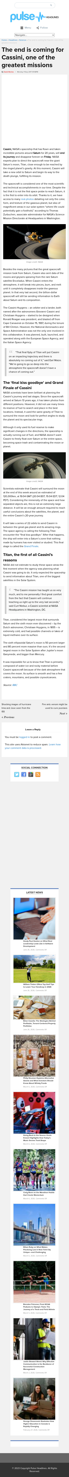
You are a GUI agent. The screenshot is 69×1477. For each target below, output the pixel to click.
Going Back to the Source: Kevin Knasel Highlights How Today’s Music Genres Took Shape (37, 1138)
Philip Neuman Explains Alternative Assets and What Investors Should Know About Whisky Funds (38, 1080)
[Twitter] (16, 774)
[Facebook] (23, 774)
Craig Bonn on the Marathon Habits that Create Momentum (38, 1193)
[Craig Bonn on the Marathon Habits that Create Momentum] (34, 1170)
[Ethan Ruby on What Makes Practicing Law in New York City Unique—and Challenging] (34, 1224)
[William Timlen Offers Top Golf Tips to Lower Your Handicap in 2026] (34, 969)
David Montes (9, 72)
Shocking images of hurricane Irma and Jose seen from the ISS (16, 708)
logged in (24, 737)
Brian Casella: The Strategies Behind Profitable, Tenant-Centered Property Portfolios (39, 1023)
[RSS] (37, 774)
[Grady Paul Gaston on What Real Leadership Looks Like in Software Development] (34, 918)
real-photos (27, 199)
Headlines (13, 40)
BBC (14, 685)
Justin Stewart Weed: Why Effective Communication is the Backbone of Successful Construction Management (38, 1365)
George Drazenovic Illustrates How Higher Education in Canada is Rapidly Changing (38, 1424)
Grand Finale (31, 546)
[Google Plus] (30, 774)
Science (22, 40)
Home (4, 40)
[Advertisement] (34, 110)
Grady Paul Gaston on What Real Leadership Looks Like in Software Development (38, 943)
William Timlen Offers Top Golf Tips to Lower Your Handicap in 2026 (38, 985)
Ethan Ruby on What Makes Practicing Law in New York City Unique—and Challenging (37, 1250)
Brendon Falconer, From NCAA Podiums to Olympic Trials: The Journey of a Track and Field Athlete (39, 1307)
